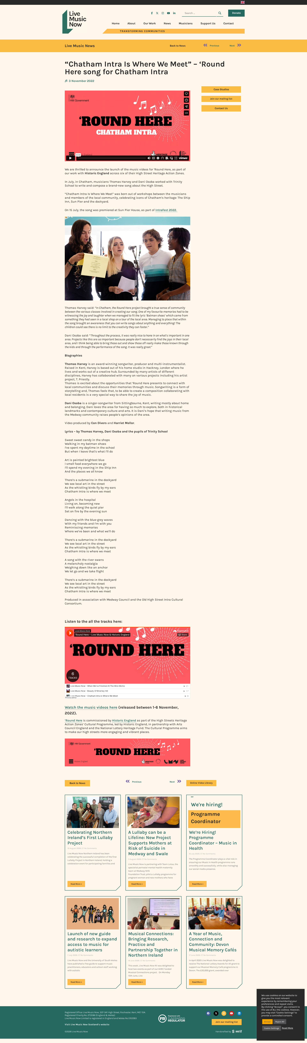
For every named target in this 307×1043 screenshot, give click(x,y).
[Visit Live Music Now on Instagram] (162, 13)
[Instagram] (223, 1013)
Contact (228, 23)
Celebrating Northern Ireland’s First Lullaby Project (90, 838)
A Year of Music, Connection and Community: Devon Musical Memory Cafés (213, 941)
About (131, 23)
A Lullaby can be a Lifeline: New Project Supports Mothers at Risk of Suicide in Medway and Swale (150, 843)
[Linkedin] (239, 1013)
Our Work (149, 23)
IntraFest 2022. (166, 210)
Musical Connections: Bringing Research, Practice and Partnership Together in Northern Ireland (153, 944)
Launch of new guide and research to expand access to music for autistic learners (92, 941)
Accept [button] (267, 1021)
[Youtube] (231, 1013)
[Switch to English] (242, 2)
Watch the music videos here (91, 707)
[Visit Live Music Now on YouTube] (168, 13)
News (167, 23)
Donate (236, 12)
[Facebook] (208, 1013)
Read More (287, 1028)
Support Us (208, 23)
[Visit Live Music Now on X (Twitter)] (157, 13)
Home (115, 23)
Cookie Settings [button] (271, 1028)
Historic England (124, 720)
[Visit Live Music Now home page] (74, 32)
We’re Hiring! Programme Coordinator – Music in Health (213, 840)
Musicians (186, 23)
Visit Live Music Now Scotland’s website (87, 1024)
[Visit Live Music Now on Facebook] (152, 13)
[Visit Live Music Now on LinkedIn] (174, 13)
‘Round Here (73, 720)
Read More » (76, 884)
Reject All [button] (279, 1021)
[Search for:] (199, 13)
